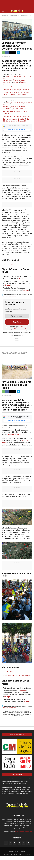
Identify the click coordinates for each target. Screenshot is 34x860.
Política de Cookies (25, 849)
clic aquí (22, 278)
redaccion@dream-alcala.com (23, 831)
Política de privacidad (15, 849)
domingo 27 (23, 76)
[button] (2, 11)
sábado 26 (14, 76)
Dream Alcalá (5, 15)
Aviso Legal (5, 849)
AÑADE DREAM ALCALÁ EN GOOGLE (17, 129)
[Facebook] (7, 52)
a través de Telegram (9, 296)
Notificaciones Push (13, 851)
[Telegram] (18, 52)
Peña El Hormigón (8, 264)
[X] (11, 52)
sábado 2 (16, 82)
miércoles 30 (15, 80)
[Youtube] (28, 843)
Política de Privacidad (20, 329)
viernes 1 (9, 82)
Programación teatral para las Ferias (16, 89)
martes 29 (6, 80)
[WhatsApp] (3, 52)
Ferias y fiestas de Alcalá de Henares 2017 (18, 15)
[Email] (14, 52)
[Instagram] (10, 843)
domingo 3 (23, 82)
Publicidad (22, 851)
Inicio (8, 76)
